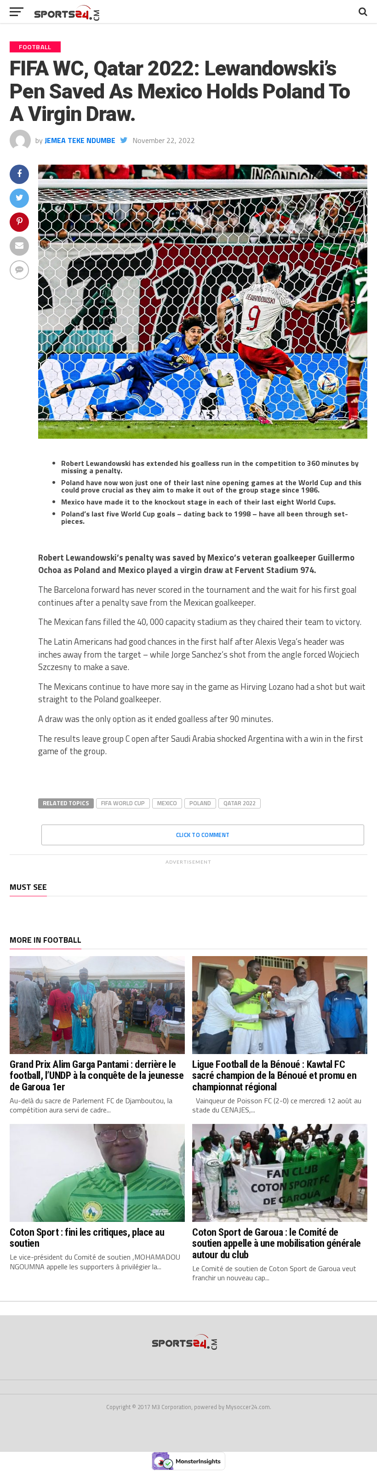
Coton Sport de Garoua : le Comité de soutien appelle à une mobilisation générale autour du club (276, 1243)
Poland (200, 803)
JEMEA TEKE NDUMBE (80, 140)
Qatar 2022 (239, 803)
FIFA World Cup (123, 803)
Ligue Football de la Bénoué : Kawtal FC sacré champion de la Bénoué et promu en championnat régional (274, 1075)
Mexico (167, 803)
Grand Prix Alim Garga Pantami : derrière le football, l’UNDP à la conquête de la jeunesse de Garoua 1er (96, 1075)
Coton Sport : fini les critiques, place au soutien (87, 1237)
